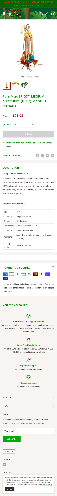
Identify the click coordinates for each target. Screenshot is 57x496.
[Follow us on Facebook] (4, 464)
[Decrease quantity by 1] (16, 124)
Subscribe (12, 439)
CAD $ (6, 451)
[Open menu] (4, 13)
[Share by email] (52, 155)
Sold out (28, 134)
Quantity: (7, 124)
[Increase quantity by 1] (32, 124)
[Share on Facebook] (37, 155)
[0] (52, 13)
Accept (9, 489)
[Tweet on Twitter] (47, 155)
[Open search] (41, 13)
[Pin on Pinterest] (42, 155)
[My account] (46, 13)
